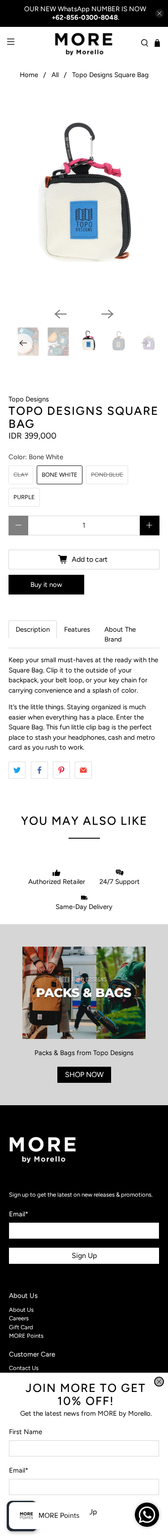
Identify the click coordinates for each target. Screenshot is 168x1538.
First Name (25, 1432)
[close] (159, 1381)
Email (18, 1470)
